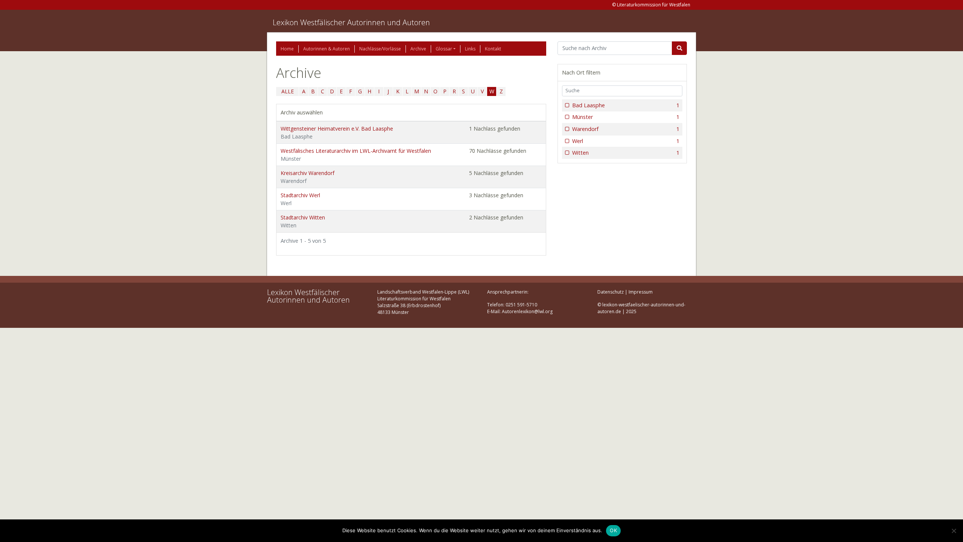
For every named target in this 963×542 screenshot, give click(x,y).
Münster (625, 116)
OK (613, 530)
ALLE (287, 91)
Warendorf (625, 128)
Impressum (641, 292)
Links (470, 49)
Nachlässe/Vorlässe (380, 49)
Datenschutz (610, 292)
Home (287, 49)
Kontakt (493, 49)
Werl (625, 141)
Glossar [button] (444, 49)
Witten (625, 152)
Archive (418, 49)
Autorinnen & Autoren (326, 49)
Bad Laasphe (625, 105)
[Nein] (953, 530)
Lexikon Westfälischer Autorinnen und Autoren (351, 22)
